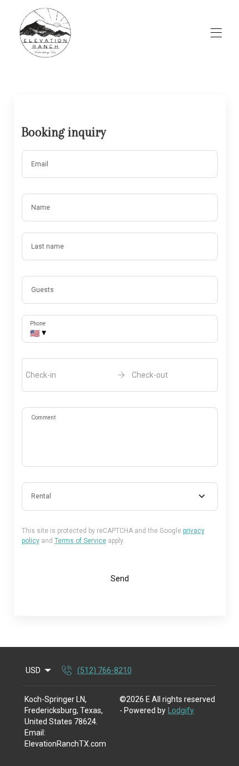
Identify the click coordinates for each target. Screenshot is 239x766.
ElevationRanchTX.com (65, 743)
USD (33, 670)
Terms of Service (80, 541)
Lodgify (181, 710)
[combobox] (120, 496)
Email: (35, 732)
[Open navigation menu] (216, 32)
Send (120, 578)
